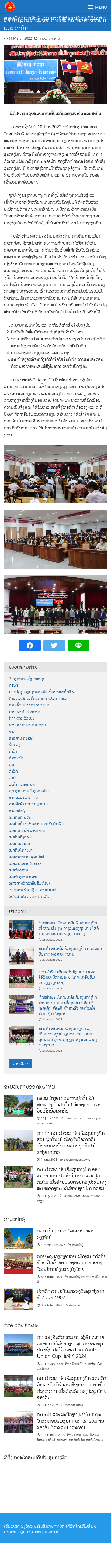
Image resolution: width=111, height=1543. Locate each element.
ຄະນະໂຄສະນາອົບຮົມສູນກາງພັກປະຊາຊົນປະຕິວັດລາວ (55, 18)
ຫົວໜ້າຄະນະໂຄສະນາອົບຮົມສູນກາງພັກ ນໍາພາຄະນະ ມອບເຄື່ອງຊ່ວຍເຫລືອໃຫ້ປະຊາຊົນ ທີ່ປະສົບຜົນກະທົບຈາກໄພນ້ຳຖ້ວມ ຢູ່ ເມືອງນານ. (68, 1005)
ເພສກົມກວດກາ (20, 817)
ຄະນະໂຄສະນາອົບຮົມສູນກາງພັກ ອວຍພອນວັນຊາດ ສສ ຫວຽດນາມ (70, 951)
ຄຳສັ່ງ (13, 751)
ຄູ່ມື (11, 764)
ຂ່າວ (12, 731)
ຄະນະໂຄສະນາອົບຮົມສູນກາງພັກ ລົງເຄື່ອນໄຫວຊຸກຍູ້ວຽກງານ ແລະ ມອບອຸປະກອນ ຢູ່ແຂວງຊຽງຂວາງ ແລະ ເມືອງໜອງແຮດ (68, 1036)
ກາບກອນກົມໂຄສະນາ (24, 712)
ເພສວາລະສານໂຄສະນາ (25, 863)
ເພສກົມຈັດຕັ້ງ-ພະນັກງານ (27, 830)
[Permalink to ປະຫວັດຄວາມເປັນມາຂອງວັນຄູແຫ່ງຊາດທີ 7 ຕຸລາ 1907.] (18, 1298)
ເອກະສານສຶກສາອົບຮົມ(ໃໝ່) (29, 883)
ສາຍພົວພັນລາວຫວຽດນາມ (28, 804)
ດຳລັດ (13, 771)
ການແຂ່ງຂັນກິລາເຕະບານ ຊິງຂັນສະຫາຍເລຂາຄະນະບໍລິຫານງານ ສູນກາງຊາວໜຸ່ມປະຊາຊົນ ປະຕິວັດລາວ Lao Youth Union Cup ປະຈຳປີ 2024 (71, 1346)
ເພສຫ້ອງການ (18, 870)
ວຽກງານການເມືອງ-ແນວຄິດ (29, 791)
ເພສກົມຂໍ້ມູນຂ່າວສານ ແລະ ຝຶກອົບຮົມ (36, 824)
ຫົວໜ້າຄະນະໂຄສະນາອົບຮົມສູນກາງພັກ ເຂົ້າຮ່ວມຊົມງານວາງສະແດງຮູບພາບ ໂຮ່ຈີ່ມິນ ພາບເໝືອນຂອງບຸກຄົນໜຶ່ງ (69, 928)
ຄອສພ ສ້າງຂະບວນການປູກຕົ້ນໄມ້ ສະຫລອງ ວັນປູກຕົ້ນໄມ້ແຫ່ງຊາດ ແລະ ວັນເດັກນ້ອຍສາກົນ (68, 1104)
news (14, 685)
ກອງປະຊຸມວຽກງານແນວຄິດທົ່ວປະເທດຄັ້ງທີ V (41, 692)
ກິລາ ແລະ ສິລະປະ (21, 718)
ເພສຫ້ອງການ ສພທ (23, 877)
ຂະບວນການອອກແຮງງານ (27, 725)
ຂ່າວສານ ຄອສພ (49, 38)
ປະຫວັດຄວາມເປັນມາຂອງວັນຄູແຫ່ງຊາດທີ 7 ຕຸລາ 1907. (70, 1294)
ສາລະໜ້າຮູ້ (17, 810)
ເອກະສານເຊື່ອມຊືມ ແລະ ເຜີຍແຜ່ (32, 890)
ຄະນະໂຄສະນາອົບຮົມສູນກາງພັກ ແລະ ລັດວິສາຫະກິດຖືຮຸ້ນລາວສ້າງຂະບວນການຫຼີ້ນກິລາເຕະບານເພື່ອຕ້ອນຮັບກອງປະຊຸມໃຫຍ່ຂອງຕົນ (71, 1387)
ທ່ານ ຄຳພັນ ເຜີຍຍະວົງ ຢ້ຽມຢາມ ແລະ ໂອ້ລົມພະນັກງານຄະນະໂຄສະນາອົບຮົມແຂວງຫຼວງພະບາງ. (67, 977)
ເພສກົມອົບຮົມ (19, 843)
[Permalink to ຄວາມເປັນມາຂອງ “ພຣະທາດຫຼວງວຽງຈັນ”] (18, 1237)
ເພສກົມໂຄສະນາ (20, 850)
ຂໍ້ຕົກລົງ (14, 744)
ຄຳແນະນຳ (16, 758)
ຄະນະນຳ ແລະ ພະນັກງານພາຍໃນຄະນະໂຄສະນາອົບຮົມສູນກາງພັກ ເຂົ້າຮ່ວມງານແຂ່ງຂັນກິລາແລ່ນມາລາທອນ (70, 1420)
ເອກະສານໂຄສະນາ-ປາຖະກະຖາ (31, 896)
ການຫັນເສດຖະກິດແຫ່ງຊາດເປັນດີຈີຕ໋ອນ (38, 698)
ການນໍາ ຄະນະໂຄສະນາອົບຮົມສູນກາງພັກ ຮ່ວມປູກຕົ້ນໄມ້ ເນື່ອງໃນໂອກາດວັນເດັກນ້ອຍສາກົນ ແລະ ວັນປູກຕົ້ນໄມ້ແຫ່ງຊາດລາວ (71, 1142)
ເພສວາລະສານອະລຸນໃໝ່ (26, 857)
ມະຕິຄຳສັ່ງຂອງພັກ (22, 784)
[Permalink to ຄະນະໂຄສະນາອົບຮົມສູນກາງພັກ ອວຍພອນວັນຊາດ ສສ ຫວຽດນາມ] (21, 955)
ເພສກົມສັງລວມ (20, 837)
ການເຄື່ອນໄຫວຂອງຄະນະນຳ (29, 705)
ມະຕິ (12, 777)
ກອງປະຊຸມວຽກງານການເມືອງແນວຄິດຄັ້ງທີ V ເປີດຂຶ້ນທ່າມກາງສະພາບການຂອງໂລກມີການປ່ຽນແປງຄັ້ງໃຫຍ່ (71, 1262)
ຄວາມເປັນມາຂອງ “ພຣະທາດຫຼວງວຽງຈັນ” (65, 1233)
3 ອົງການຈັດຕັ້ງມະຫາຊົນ (27, 678)
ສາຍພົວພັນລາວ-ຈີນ (23, 797)
